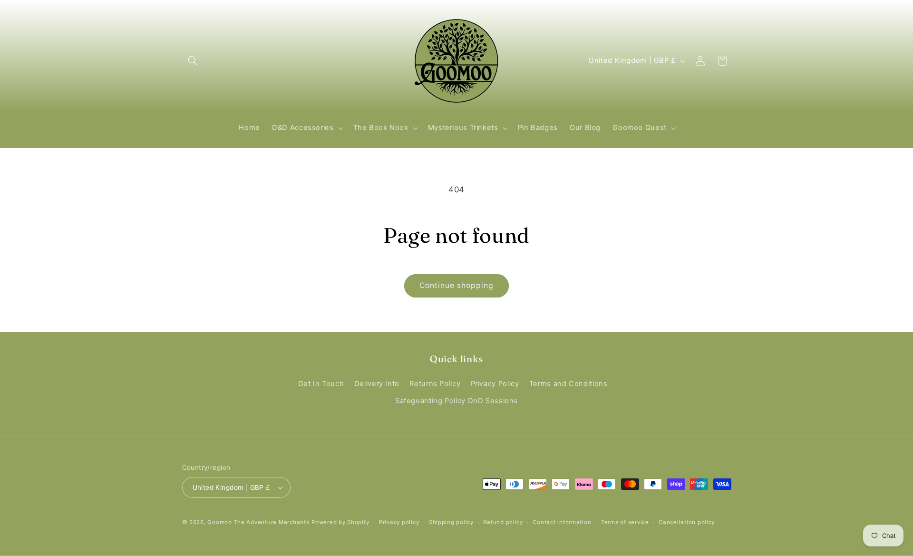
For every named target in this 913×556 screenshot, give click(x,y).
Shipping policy (451, 522)
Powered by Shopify (340, 522)
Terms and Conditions (568, 383)
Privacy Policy (495, 383)
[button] (193, 61)
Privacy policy (399, 522)
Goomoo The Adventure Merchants (258, 522)
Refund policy (503, 522)
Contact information (562, 522)
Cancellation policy (687, 522)
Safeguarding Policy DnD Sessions (456, 401)
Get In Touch (321, 383)
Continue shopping (456, 285)
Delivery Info (376, 383)
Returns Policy (434, 383)
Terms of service (625, 522)
